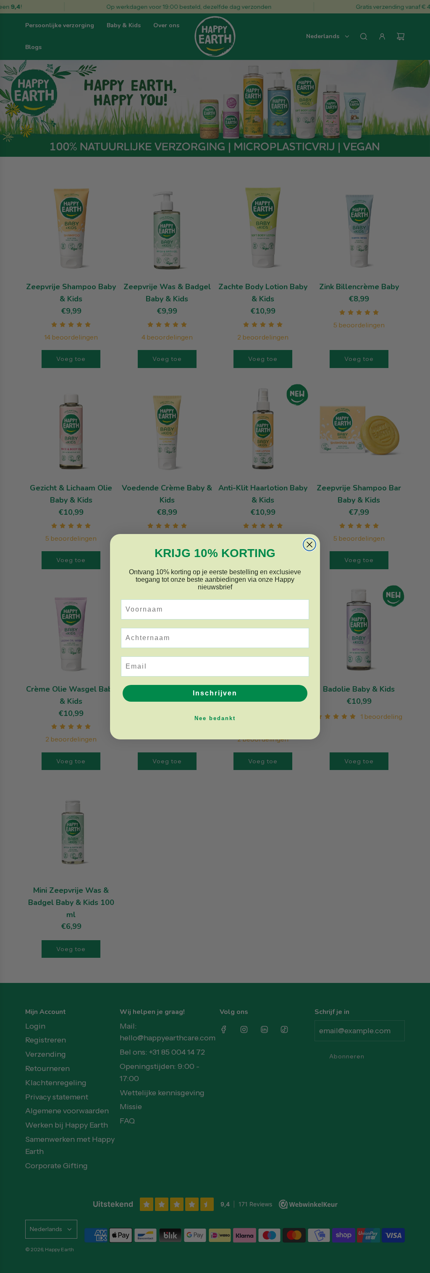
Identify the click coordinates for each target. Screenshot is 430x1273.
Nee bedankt (215, 718)
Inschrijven (215, 693)
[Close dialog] (309, 544)
